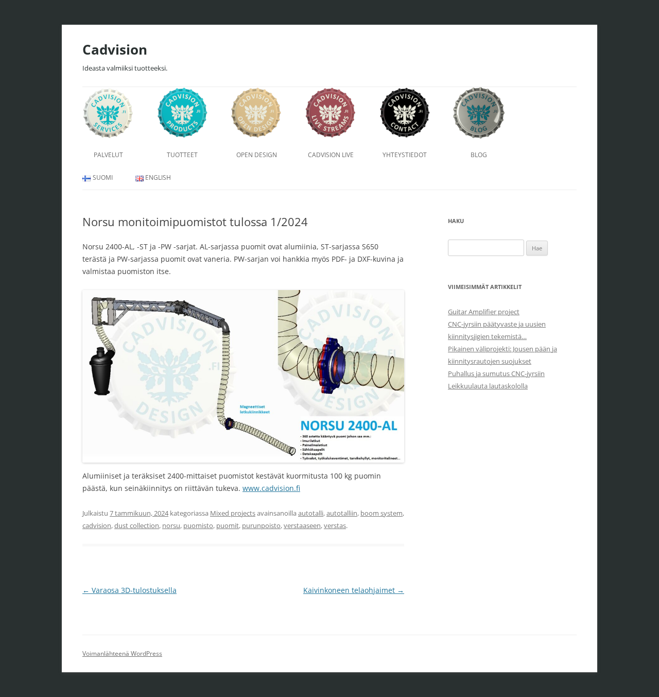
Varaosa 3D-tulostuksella (129, 590)
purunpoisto (261, 525)
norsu (171, 525)
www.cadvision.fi (271, 488)
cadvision (96, 525)
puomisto (198, 525)
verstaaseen (302, 525)
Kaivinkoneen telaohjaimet (353, 590)
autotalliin (341, 513)
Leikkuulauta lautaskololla (488, 385)
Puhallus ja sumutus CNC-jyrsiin (496, 373)
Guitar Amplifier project (483, 311)
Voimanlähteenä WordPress (122, 653)
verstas (335, 525)
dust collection (136, 525)
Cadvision (114, 49)
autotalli (310, 513)
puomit (227, 525)
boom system (381, 513)
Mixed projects (232, 513)
